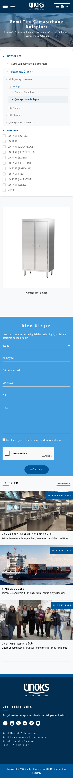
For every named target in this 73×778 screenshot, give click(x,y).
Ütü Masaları (15, 115)
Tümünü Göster (63, 483)
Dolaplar (17, 86)
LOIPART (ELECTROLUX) (21, 152)
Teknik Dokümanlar (16, 745)
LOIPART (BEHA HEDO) (20, 146)
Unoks (36, 7)
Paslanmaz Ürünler (22, 71)
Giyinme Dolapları (24, 92)
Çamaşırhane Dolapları (27, 99)
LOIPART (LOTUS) (18, 136)
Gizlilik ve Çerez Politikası (20, 440)
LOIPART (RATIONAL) (19, 168)
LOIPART (12, 141)
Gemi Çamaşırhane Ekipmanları (29, 63)
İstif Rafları (14, 108)
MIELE (11, 190)
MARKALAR (12, 130)
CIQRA (49, 769)
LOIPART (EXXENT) (18, 157)
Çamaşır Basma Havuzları (22, 122)
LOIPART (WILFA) (17, 185)
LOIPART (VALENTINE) (20, 179)
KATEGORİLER (13, 56)
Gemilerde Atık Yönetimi (20, 741)
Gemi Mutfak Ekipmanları (20, 733)
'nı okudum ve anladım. (34, 440)
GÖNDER (36, 469)
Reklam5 (36, 772)
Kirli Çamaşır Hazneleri (20, 79)
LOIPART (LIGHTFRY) (19, 163)
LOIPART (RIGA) (16, 174)
